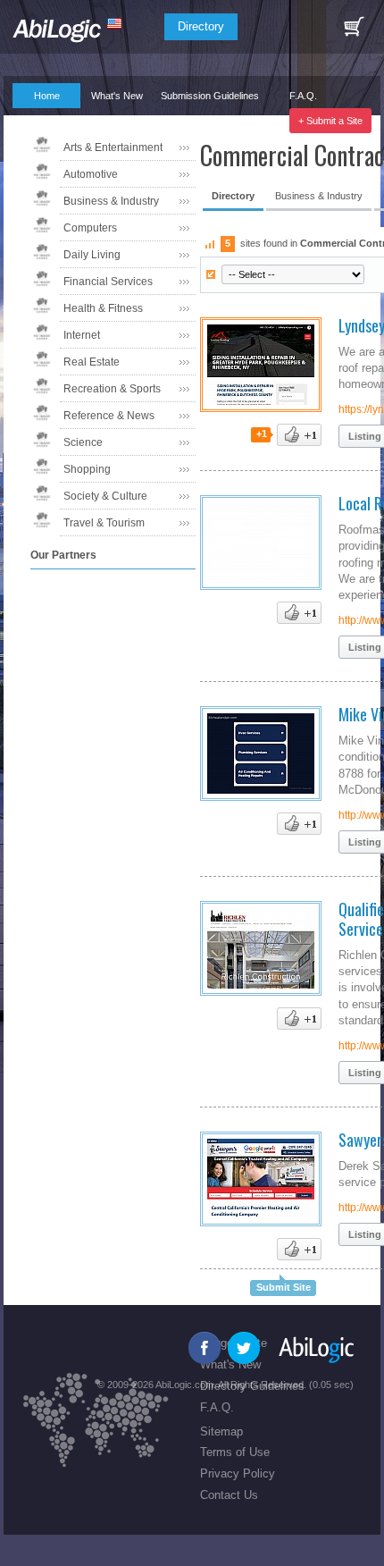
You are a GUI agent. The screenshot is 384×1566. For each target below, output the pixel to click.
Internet (81, 335)
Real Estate (91, 362)
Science (83, 442)
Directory (201, 26)
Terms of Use (235, 1452)
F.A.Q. (303, 95)
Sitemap (221, 1431)
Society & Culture (105, 496)
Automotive (90, 174)
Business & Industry (111, 201)
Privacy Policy (237, 1473)
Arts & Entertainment (113, 147)
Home (47, 95)
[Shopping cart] (353, 26)
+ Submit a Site (330, 120)
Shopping (87, 469)
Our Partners (39, 120)
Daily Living (92, 254)
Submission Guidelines (210, 95)
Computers (90, 228)
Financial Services (108, 281)
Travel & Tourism (104, 523)
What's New (117, 95)
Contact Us (229, 1495)
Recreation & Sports (112, 389)
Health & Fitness (103, 308)
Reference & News (108, 415)
